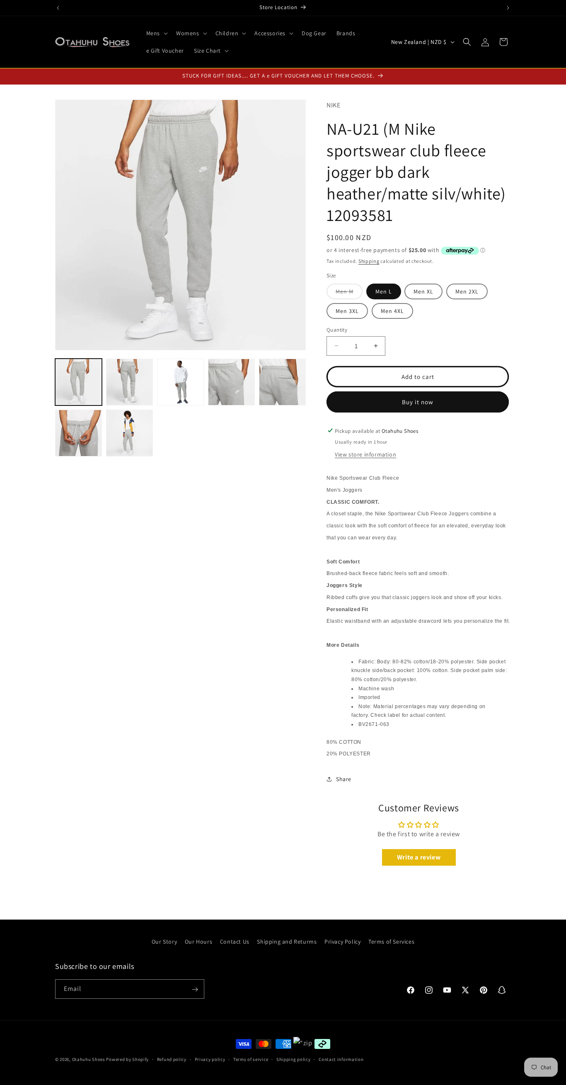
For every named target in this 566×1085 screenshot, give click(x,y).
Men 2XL (467, 291)
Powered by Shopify (127, 1059)
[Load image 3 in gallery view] (180, 382)
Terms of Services (391, 941)
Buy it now (417, 401)
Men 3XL (347, 310)
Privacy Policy (342, 941)
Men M (349, 293)
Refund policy (171, 1059)
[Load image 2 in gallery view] (129, 382)
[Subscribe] (195, 989)
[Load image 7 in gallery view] (129, 433)
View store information (365, 454)
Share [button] (343, 778)
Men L (383, 291)
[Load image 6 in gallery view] (78, 433)
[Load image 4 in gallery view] (231, 382)
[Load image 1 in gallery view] (78, 382)
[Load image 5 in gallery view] (282, 382)
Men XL (423, 291)
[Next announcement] (508, 8)
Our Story (164, 941)
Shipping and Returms (287, 941)
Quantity (337, 329)
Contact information (341, 1059)
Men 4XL (392, 310)
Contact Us (234, 941)
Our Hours (198, 941)
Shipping (369, 260)
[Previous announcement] (58, 8)
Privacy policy (210, 1059)
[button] (156, 33)
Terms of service (250, 1059)
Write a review (418, 856)
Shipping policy (293, 1059)
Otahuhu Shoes (88, 1059)
